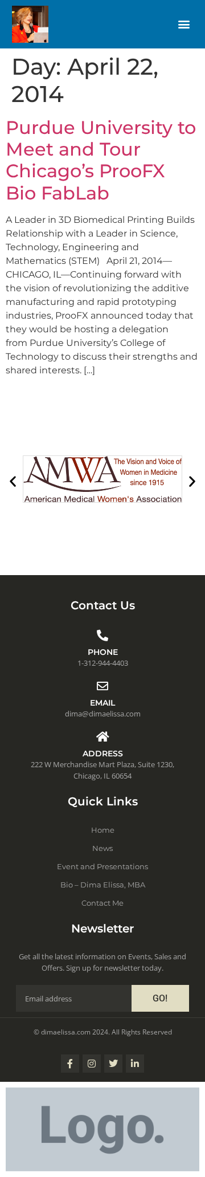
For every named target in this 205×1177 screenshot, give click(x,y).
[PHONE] (102, 635)
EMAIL (102, 703)
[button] (183, 24)
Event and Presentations (102, 866)
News (102, 848)
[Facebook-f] (70, 1063)
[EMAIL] (102, 686)
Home (102, 829)
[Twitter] (113, 1063)
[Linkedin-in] (135, 1063)
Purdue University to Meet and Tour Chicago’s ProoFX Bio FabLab (101, 160)
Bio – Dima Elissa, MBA (102, 884)
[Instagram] (92, 1063)
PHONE (103, 652)
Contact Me (102, 902)
